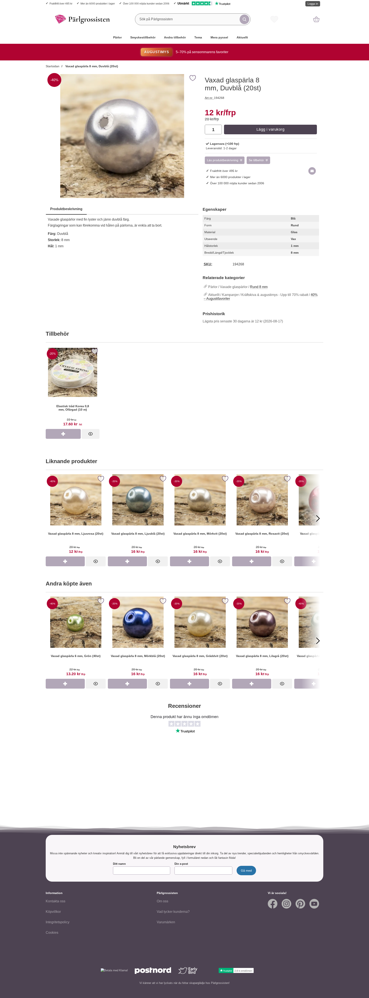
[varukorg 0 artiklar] (316, 19)
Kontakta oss (55, 901)
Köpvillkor (53, 911)
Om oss (162, 901)
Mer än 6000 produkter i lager (98, 3)
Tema (198, 37)
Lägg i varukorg (270, 129)
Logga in (313, 3)
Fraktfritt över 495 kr (61, 3)
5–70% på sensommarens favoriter (186, 52)
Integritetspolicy (57, 922)
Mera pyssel (219, 37)
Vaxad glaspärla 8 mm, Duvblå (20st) (91, 66)
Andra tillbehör (175, 37)
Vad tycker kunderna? (173, 911)
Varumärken (166, 922)
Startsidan (52, 66)
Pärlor (117, 37)
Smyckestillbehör (142, 37)
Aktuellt (242, 37)
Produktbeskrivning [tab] (66, 209)
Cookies (52, 932)
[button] (51, 518)
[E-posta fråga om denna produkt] (312, 171)
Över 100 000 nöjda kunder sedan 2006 (146, 3)
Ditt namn (119, 863)
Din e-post (181, 863)
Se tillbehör (256, 160)
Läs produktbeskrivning (222, 160)
